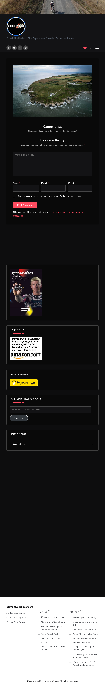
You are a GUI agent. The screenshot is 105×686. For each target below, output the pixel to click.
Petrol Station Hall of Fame (85, 634)
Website (72, 183)
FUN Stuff (74, 612)
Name (16, 183)
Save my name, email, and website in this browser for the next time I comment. (50, 196)
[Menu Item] (8, 47)
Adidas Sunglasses (15, 613)
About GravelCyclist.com (53, 622)
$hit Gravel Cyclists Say (84, 630)
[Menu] (97, 48)
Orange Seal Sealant (16, 622)
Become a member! (19, 375)
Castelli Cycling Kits (16, 617)
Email (45, 183)
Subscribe (19, 418)
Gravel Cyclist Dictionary (84, 617)
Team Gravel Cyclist (50, 634)
